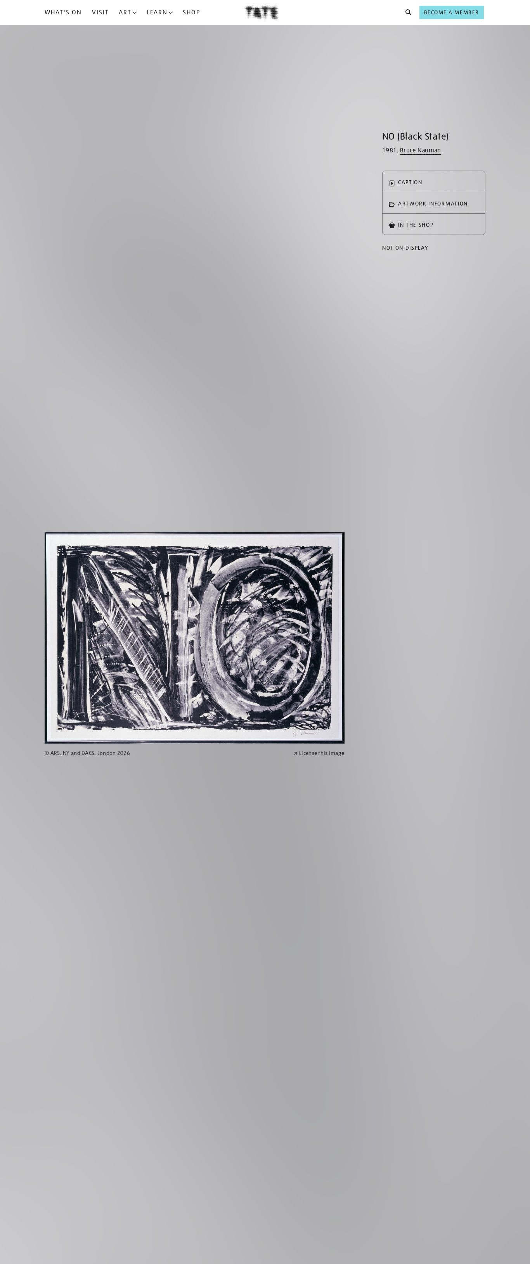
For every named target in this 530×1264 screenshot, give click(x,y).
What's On (63, 12)
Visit (100, 12)
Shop (191, 12)
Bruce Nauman (420, 150)
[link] (166, 753)
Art (125, 12)
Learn (157, 12)
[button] (406, 12)
